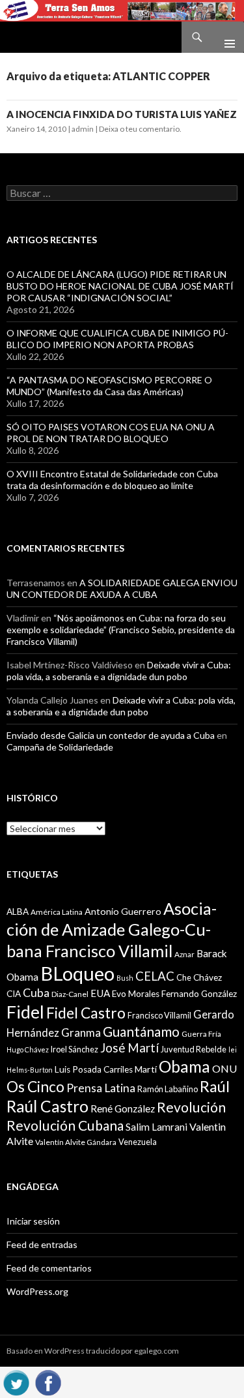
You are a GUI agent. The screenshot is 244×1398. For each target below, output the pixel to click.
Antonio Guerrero (123, 911)
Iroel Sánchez (74, 1049)
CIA (14, 994)
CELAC (154, 976)
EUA (100, 993)
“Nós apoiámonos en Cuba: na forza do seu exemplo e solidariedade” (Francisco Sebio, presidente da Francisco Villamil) (121, 629)
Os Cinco (35, 1086)
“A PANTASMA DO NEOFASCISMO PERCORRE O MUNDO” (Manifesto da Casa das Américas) (109, 385)
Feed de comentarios (49, 1267)
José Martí (129, 1048)
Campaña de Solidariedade (60, 746)
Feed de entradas (42, 1244)
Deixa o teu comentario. (140, 129)
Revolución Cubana (65, 1125)
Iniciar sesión (33, 1221)
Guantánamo (141, 1031)
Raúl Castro (47, 1106)
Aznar (184, 954)
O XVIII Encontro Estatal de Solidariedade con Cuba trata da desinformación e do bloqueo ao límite (112, 479)
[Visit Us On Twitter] (16, 1381)
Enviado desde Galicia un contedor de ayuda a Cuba (111, 735)
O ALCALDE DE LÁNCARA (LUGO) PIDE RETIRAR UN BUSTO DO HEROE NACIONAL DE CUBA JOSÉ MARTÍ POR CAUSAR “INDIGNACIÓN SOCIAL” (120, 286)
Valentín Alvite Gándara (75, 1142)
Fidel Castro (86, 1013)
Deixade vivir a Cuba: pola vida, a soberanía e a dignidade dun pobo (119, 670)
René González (122, 1108)
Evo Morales (135, 994)
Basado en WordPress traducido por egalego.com (93, 1351)
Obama (184, 1066)
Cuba (36, 993)
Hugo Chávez (28, 1049)
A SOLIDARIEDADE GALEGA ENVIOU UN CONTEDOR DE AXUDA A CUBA (122, 588)
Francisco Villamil (159, 1015)
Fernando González (199, 994)
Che (183, 977)
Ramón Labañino (167, 1089)
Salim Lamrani (156, 1127)
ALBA (18, 911)
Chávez (207, 977)
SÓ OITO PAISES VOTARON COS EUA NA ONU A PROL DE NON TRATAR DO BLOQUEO (111, 432)
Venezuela (137, 1142)
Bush (124, 978)
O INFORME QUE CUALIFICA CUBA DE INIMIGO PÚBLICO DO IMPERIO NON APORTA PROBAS (117, 338)
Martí (146, 1069)
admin (83, 129)
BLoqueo (77, 973)
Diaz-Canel (69, 994)
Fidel (25, 1011)
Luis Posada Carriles (94, 1069)
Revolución (191, 1107)
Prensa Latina (100, 1088)
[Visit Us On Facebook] (48, 1381)
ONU (224, 1068)
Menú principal (224, 37)
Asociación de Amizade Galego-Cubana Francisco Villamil (112, 929)
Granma (81, 1032)
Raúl (215, 1086)
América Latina (57, 912)
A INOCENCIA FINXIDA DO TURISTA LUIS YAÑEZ (122, 114)
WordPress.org (37, 1291)
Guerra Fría (201, 1034)
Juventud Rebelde (193, 1049)
